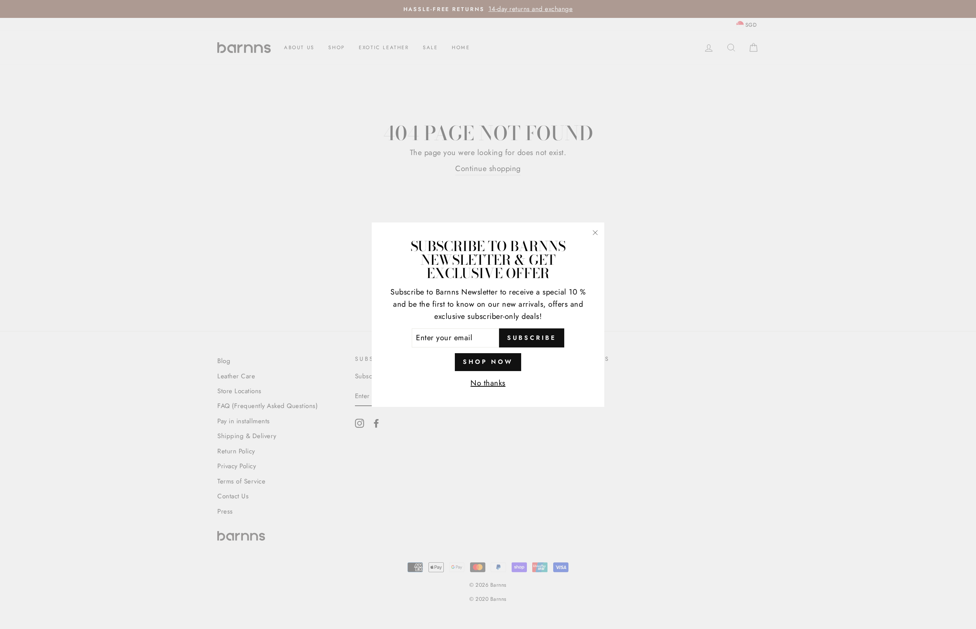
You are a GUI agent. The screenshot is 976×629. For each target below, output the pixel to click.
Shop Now (488, 361)
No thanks (488, 382)
